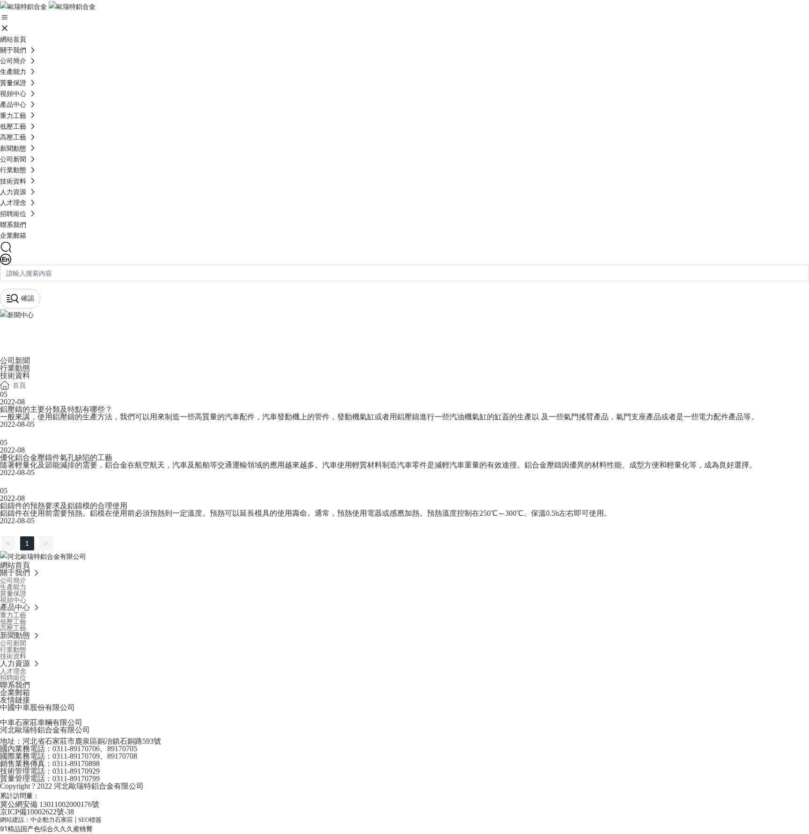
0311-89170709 (76, 756)
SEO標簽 (90, 819)
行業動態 (15, 368)
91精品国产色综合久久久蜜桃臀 (46, 829)
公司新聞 (15, 361)
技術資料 (15, 376)
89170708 (122, 756)
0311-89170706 (76, 749)
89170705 (122, 749)
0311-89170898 (76, 764)
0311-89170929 (76, 771)
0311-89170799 (76, 779)
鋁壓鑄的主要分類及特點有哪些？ (56, 409)
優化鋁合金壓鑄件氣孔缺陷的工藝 (56, 457)
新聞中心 (37, 331)
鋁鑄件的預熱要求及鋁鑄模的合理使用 (63, 506)
